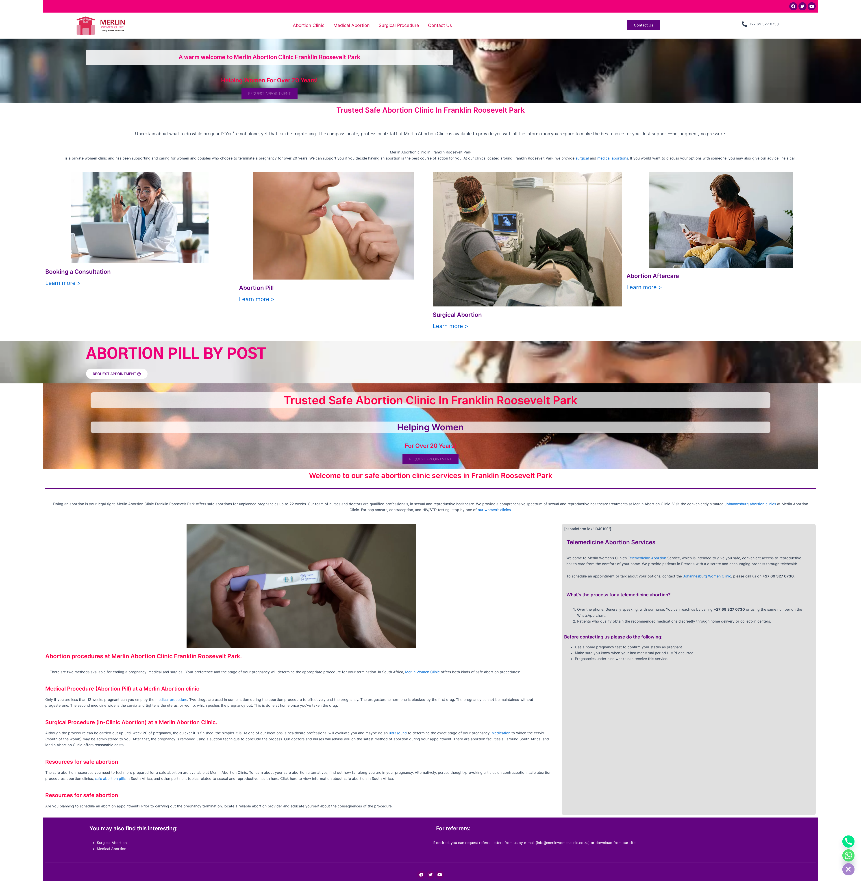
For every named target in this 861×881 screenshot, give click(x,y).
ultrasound (398, 733)
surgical (582, 158)
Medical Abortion (351, 25)
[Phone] (848, 841)
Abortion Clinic (308, 25)
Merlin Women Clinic (422, 672)
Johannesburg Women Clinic (707, 576)
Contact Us (440, 25)
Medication (500, 733)
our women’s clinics (494, 509)
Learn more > (63, 283)
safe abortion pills (110, 778)
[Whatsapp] (848, 855)
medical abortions (612, 158)
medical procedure (171, 699)
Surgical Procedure (399, 25)
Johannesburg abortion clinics (750, 504)
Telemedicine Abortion (647, 558)
